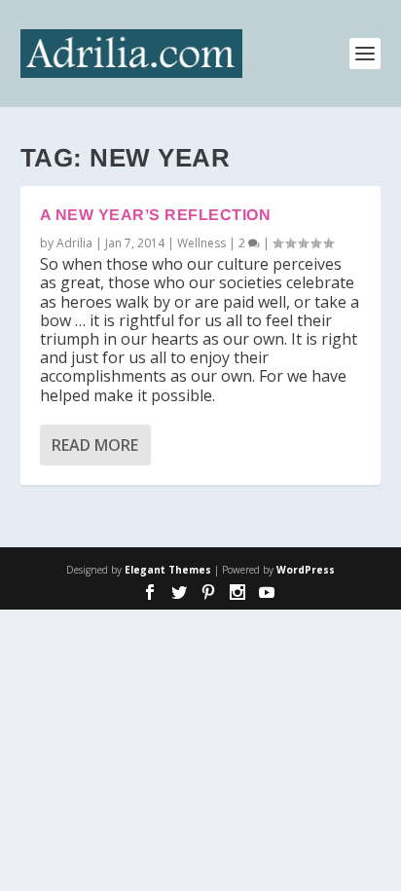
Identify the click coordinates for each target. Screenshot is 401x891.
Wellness (201, 243)
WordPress (305, 569)
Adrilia (74, 243)
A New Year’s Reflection (156, 214)
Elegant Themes (168, 569)
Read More (95, 445)
